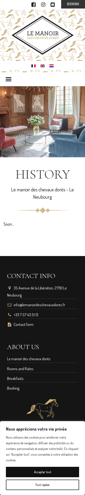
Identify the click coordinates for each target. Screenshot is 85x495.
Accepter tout (42, 472)
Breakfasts (15, 378)
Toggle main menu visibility (8, 79)
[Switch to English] (42, 65)
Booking (13, 388)
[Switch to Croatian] (51, 65)
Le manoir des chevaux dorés (29, 358)
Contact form (24, 324)
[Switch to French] (33, 65)
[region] (42, 458)
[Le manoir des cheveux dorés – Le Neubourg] (42, 34)
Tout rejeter (42, 485)
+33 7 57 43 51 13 (26, 314)
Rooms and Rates (20, 368)
